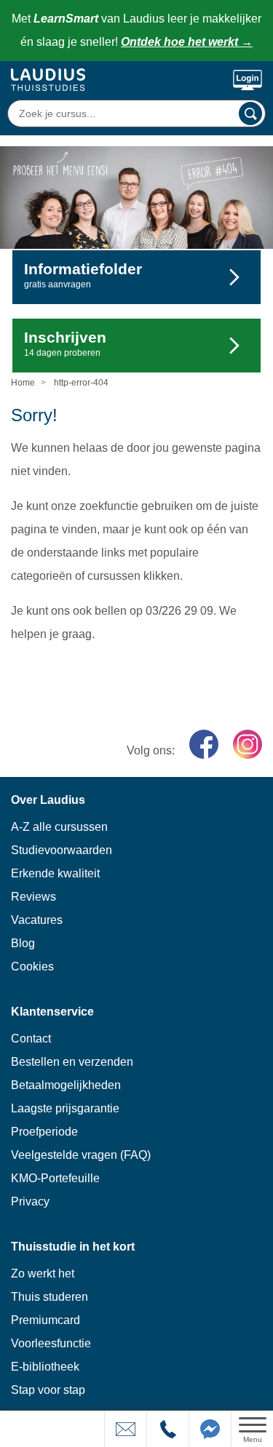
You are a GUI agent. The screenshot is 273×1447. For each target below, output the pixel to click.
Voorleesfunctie (51, 1343)
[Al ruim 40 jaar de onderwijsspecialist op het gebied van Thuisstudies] (48, 79)
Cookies (32, 966)
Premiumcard (45, 1320)
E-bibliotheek (45, 1366)
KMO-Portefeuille (55, 1178)
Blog (23, 943)
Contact (31, 1038)
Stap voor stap (48, 1390)
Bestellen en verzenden (72, 1062)
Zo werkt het (42, 1273)
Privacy (30, 1201)
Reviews (33, 896)
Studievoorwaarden (61, 850)
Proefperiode (44, 1131)
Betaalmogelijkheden (66, 1085)
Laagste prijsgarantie (65, 1108)
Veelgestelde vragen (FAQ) (81, 1155)
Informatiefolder (83, 275)
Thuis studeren (49, 1297)
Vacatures (37, 920)
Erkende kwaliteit (55, 873)
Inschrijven (65, 343)
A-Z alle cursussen (59, 827)
